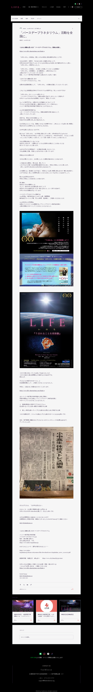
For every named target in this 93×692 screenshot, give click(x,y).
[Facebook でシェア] (20, 584)
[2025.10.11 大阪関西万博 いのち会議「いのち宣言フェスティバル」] (46, 606)
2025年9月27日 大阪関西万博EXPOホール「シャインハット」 (22, 615)
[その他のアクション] (72, 28)
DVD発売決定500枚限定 (67, 614)
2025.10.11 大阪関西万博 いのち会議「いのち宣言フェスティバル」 (46, 615)
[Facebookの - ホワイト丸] (79, 3)
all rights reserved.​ (52, 691)
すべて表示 (78, 597)
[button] (33, 7)
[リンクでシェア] (31, 584)
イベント (39, 18)
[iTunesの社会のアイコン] (81, 3)
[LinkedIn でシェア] (27, 584)
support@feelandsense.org (46, 681)
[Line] (75, 3)
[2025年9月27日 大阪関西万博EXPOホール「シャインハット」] (22, 606)
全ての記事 (15, 18)
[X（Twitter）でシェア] (24, 584)
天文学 (32, 18)
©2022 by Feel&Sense (42, 691)
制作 (27, 18)
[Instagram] (77, 3)
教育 (22, 18)
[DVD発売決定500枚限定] (70, 606)
